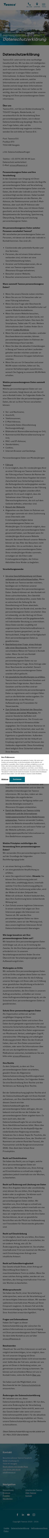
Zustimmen (17, 779)
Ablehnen (4, 779)
